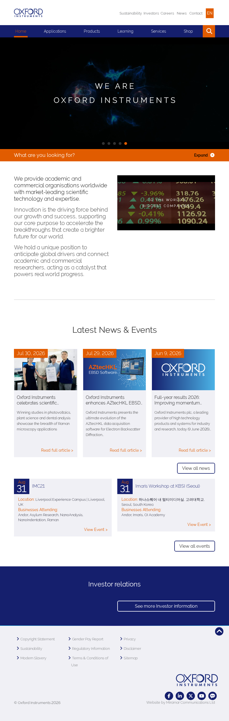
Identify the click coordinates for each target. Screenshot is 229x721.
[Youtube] (201, 696)
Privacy (130, 639)
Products (92, 31)
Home (20, 31)
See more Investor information (166, 606)
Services (158, 31)
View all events (194, 546)
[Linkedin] (180, 696)
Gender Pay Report (87, 639)
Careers (167, 13)
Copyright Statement (37, 639)
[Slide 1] (109, 143)
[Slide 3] (120, 143)
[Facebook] (169, 696)
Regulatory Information (91, 648)
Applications (55, 31)
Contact (195, 13)
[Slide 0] (103, 143)
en (210, 13)
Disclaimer (132, 648)
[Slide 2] (114, 143)
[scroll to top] (219, 631)
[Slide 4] (125, 143)
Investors (151, 13)
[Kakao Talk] (212, 696)
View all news (196, 468)
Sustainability (131, 13)
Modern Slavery (33, 658)
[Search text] (196, 31)
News (182, 13)
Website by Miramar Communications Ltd (180, 702)
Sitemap (131, 658)
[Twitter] (191, 696)
